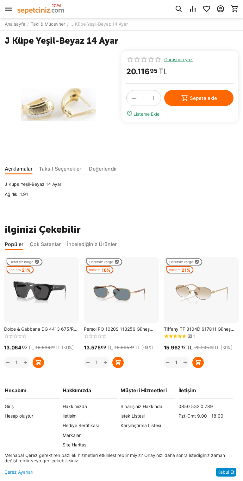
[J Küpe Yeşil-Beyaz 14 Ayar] (58, 104)
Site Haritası (75, 444)
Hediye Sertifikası (81, 425)
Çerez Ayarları (18, 472)
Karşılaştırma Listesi (141, 425)
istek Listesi (133, 416)
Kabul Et (225, 472)
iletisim (70, 416)
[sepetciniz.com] (41, 8)
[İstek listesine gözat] (206, 9)
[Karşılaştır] (193, 9)
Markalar (72, 435)
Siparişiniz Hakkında (141, 406)
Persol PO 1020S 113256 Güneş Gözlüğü (117, 329)
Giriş (9, 406)
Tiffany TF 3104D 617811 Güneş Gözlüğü (197, 329)
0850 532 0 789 (195, 406)
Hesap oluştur (19, 416)
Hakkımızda (75, 406)
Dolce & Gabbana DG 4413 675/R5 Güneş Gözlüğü (40, 329)
